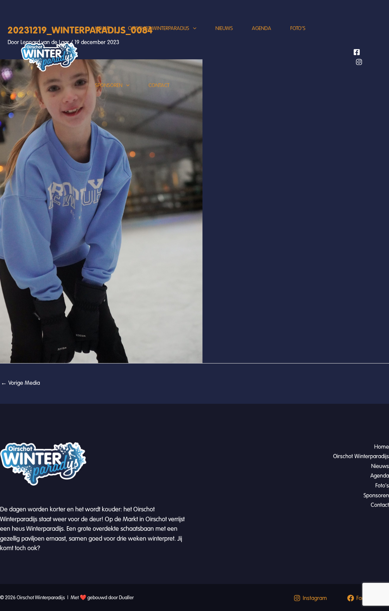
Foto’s (297, 28)
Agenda (261, 28)
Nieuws (224, 28)
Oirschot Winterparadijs (158, 28)
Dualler (126, 598)
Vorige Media (20, 382)
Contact (159, 85)
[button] (192, 29)
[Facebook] (356, 52)
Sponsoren (108, 85)
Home (102, 28)
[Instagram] (359, 62)
